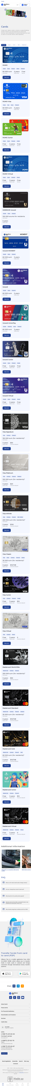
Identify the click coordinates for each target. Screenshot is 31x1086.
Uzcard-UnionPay (9, 323)
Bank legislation (6, 1061)
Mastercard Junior (9, 790)
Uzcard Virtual (8, 396)
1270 (2, 1032)
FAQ (3, 877)
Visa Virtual (7, 631)
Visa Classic (7, 554)
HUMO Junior (8, 137)
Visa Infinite (7, 513)
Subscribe (15, 1061)
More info (6, 77)
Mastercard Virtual (9, 826)
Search (21, 1061)
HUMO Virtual (8, 174)
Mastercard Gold (9, 749)
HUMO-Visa (7, 101)
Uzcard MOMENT (9, 251)
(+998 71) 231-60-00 (8, 1034)
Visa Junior (7, 595)
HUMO (5, 65)
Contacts (15, 1063)
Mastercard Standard (10, 708)
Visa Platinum (8, 473)
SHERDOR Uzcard (9, 210)
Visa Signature (8, 432)
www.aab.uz (21, 1072)
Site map (26, 1061)
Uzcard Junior (8, 359)
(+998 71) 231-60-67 (8, 1046)
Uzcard (5, 287)
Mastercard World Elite (11, 667)
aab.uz (5, 5)
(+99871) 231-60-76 (7, 1040)
